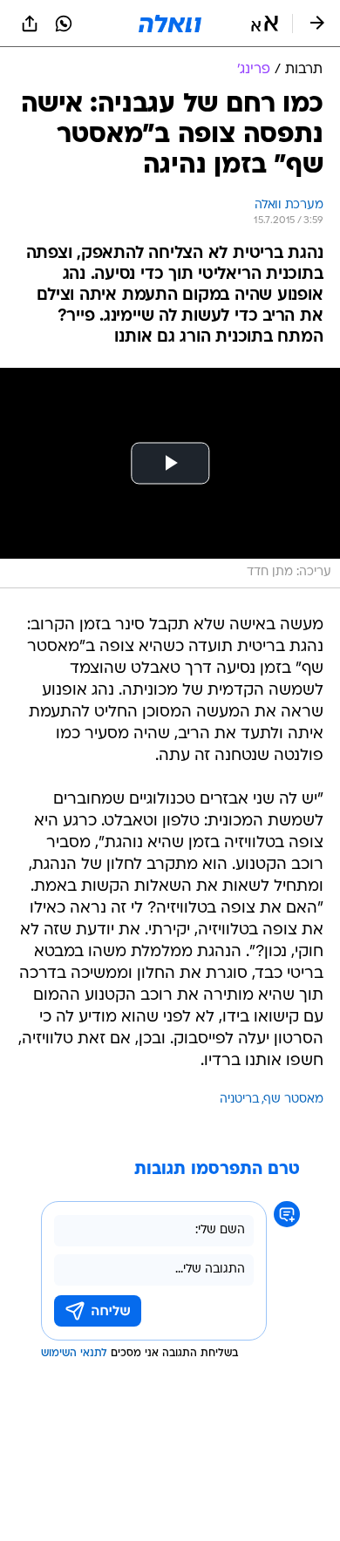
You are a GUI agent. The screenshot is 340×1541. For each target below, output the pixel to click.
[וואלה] (170, 23)
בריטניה (239, 1099)
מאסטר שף (293, 1099)
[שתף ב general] (29, 23)
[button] (264, 23)
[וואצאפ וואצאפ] (63, 23)
